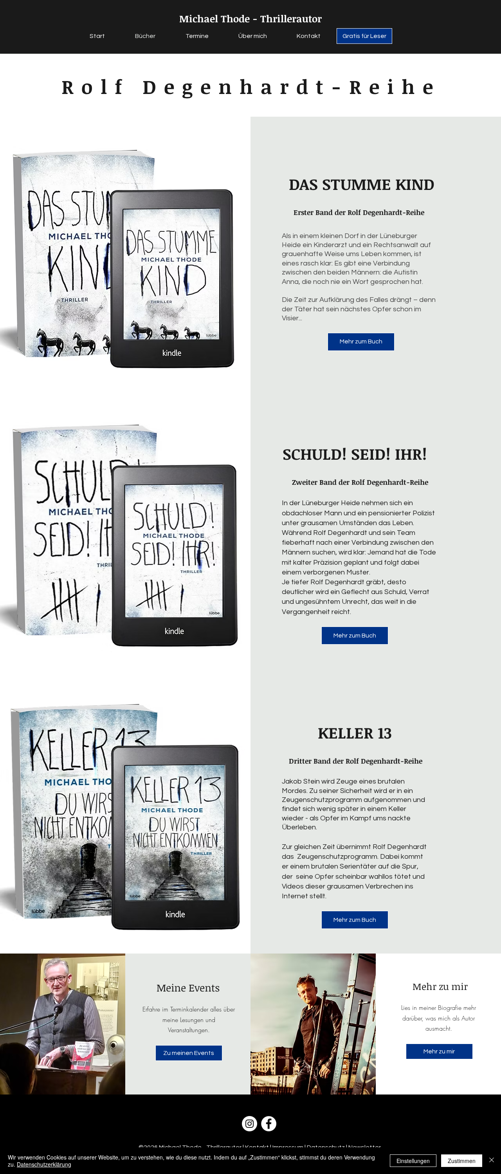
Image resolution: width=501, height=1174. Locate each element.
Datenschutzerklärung (44, 1164)
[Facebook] (268, 1123)
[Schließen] (491, 1161)
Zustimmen (462, 1161)
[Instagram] (249, 1123)
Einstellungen (413, 1161)
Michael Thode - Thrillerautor (250, 18)
